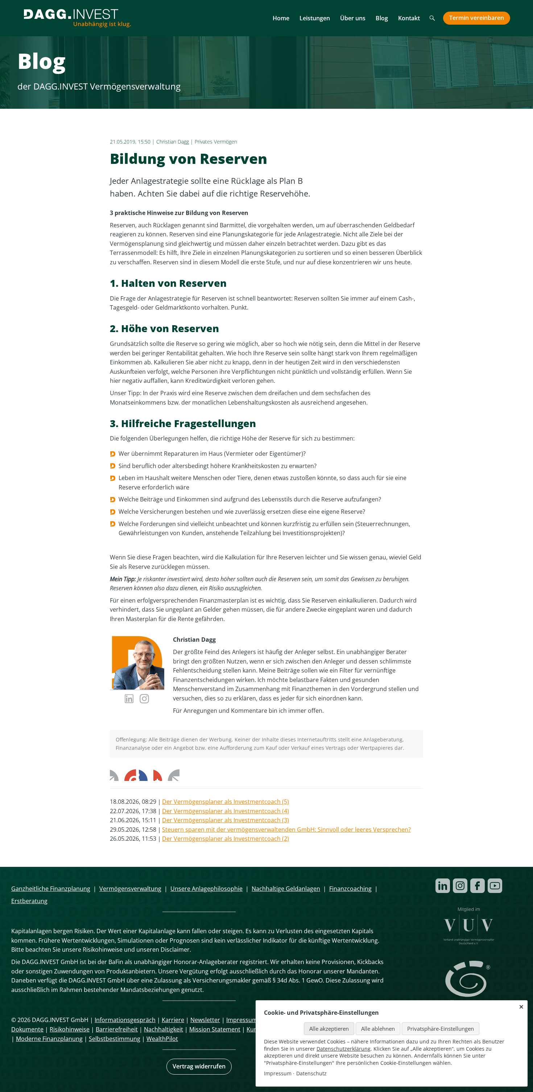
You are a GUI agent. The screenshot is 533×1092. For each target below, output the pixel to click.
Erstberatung (29, 901)
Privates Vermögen (216, 141)
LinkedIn (144, 775)
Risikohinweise (70, 1029)
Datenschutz (311, 1073)
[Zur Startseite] (77, 18)
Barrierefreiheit (117, 1029)
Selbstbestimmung (114, 1039)
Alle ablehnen (378, 1028)
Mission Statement (214, 1029)
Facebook (115, 775)
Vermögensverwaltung (130, 889)
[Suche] (432, 19)
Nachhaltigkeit (163, 1029)
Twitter (130, 775)
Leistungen (314, 18)
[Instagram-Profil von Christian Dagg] (145, 700)
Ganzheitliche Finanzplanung (50, 889)
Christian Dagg (172, 141)
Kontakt (409, 18)
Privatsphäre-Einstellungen (440, 1028)
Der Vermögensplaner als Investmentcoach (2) (225, 839)
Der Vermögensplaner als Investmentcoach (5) (225, 802)
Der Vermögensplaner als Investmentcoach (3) (225, 820)
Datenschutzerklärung (344, 1048)
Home (281, 18)
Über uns (352, 18)
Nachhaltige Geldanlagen (286, 889)
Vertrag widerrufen (199, 1066)
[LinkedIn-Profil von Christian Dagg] (129, 700)
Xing (159, 775)
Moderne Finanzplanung (49, 1039)
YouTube (495, 885)
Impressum (241, 1020)
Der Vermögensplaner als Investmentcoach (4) (225, 811)
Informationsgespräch (125, 1020)
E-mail (173, 775)
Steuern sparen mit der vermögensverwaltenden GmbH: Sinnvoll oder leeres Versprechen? (286, 830)
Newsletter (205, 1020)
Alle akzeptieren (329, 1028)
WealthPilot (162, 1039)
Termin (476, 18)
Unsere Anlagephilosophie (206, 889)
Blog (382, 18)
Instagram (460, 885)
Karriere (173, 1020)
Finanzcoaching (350, 889)
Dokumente (27, 1029)
